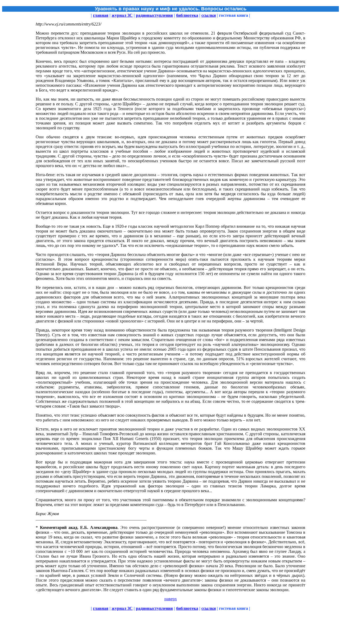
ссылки (208, 15)
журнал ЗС (122, 15)
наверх (170, 599)
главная (100, 15)
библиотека (187, 15)
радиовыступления (154, 15)
